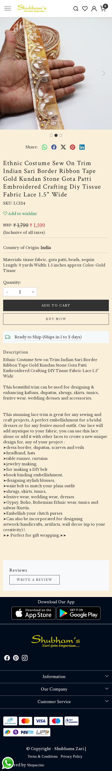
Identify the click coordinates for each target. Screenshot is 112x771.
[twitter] (63, 147)
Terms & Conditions (43, 756)
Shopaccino (35, 765)
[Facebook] (7, 659)
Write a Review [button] (34, 580)
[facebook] (54, 147)
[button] (8, 73)
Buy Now (56, 319)
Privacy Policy (71, 756)
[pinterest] (72, 147)
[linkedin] (82, 147)
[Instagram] (25, 659)
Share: (32, 147)
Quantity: (12, 282)
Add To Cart (56, 305)
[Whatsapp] (44, 147)
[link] (75, 8)
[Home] (32, 8)
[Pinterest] (16, 659)
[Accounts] (93, 8)
